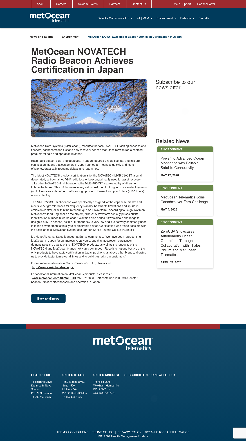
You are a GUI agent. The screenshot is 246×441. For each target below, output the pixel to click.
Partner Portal (205, 4)
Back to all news (48, 298)
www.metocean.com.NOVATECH (54, 278)
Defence (185, 18)
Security (204, 18)
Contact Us (139, 4)
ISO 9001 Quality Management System (123, 436)
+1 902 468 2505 (41, 397)
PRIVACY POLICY (129, 432)
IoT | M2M (143, 18)
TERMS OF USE (103, 432)
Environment (164, 18)
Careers (61, 4)
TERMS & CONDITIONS (72, 432)
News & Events (88, 4)
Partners (114, 4)
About (40, 4)
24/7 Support (182, 4)
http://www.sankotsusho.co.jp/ (53, 267)
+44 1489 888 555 (103, 393)
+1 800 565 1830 (72, 397)
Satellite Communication (113, 18)
